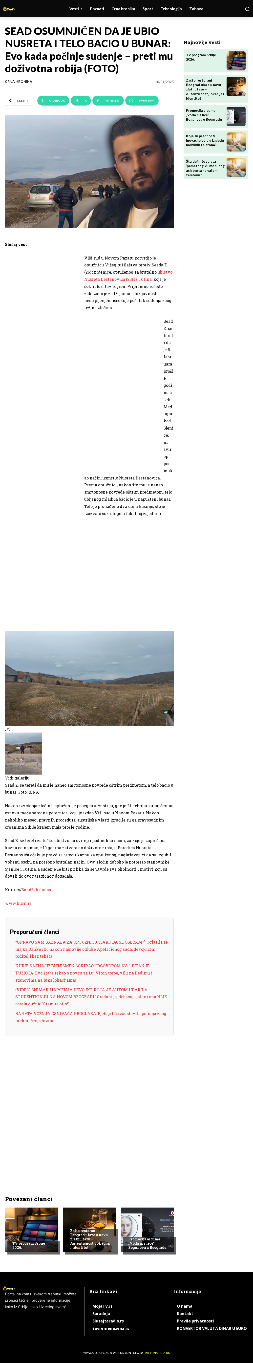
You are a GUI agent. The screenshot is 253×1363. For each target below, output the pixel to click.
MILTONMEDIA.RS (157, 1353)
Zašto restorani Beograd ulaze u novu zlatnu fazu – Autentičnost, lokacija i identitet (90, 1239)
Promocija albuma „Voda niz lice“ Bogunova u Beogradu (147, 1243)
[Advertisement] (42, 331)
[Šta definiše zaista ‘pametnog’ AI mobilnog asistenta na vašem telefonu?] (236, 167)
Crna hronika (18, 81)
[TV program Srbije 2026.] (31, 1230)
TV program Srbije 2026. (28, 1245)
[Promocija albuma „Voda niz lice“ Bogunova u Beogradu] (147, 1230)
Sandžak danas (36, 889)
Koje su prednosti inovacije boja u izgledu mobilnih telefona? (205, 140)
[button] (247, 9)
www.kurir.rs (18, 903)
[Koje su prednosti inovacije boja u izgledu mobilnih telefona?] (236, 141)
